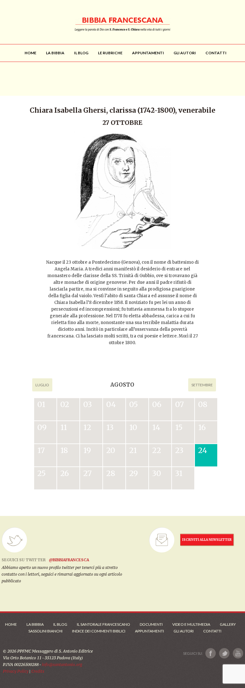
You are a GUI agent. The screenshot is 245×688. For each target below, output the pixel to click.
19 (87, 450)
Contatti (212, 631)
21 (133, 450)
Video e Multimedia (191, 624)
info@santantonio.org (62, 664)
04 (111, 404)
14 (156, 427)
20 (110, 450)
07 (179, 404)
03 (87, 404)
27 (87, 473)
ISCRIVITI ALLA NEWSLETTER (207, 540)
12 (87, 427)
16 (202, 427)
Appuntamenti (149, 631)
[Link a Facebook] (210, 653)
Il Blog (60, 624)
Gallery (228, 624)
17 (41, 450)
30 (156, 473)
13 (110, 427)
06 (156, 404)
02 (64, 404)
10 (133, 427)
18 (64, 450)
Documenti (151, 624)
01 (41, 404)
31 (178, 473)
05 (133, 404)
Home (11, 624)
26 (64, 473)
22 (156, 450)
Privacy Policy (15, 671)
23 (179, 450)
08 (202, 404)
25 (41, 473)
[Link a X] (224, 653)
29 (133, 473)
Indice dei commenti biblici (98, 631)
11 (63, 427)
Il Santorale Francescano (103, 624)
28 (110, 473)
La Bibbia (35, 624)
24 (202, 450)
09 (42, 427)
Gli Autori (184, 631)
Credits (37, 671)
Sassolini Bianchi (45, 631)
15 (178, 427)
